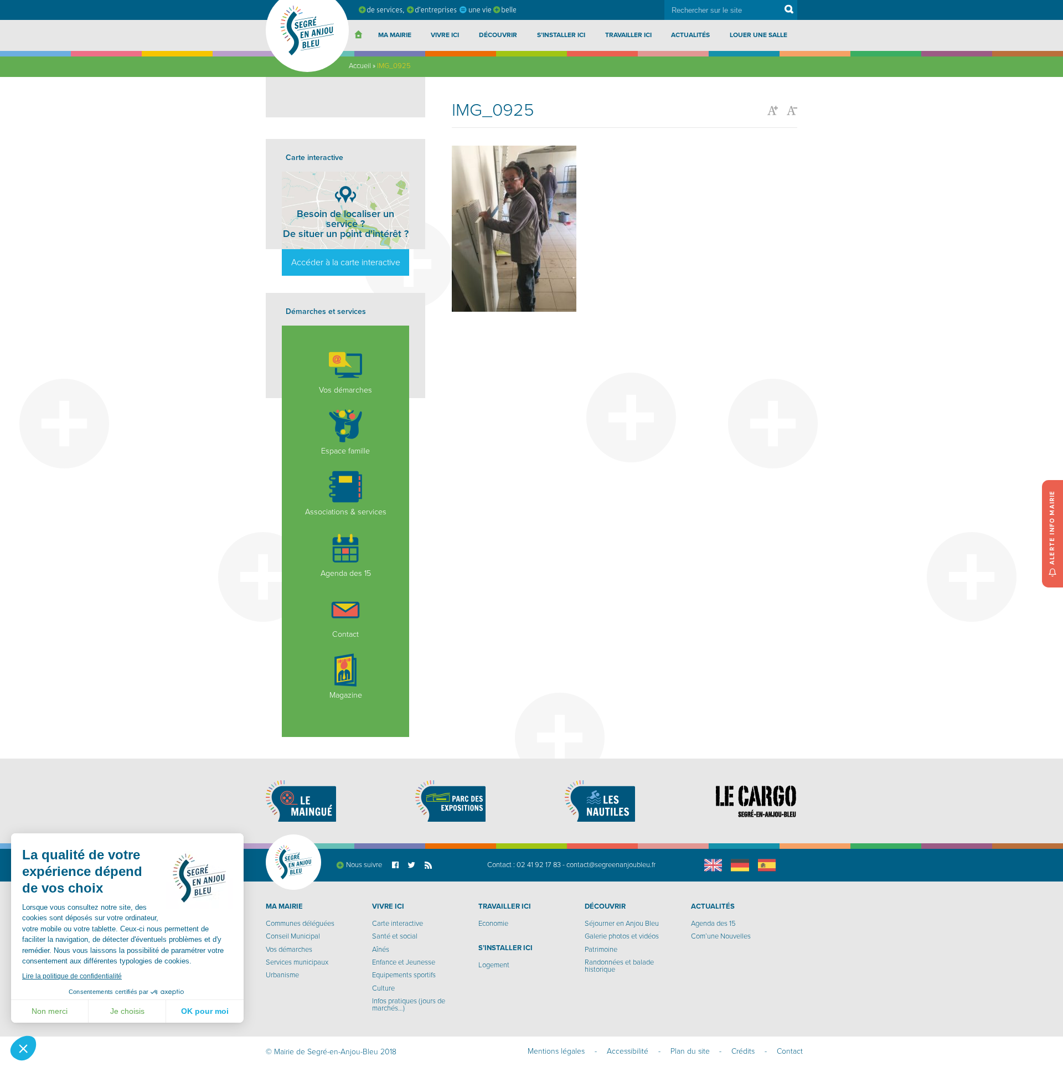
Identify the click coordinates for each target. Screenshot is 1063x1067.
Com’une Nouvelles (721, 936)
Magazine (345, 695)
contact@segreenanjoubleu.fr (611, 864)
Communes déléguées (300, 923)
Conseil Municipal (293, 936)
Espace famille (345, 451)
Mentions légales (556, 1051)
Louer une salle (758, 35)
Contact (345, 634)
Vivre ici (445, 35)
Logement (493, 965)
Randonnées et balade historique (619, 966)
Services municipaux (297, 962)
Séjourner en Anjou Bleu (622, 923)
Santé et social (394, 936)
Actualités (690, 35)
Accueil (360, 65)
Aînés (380, 949)
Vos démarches (345, 390)
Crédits (743, 1051)
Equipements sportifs (404, 975)
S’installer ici (561, 35)
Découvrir (498, 35)
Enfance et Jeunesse (403, 962)
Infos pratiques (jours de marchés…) (408, 1005)
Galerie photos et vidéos (622, 936)
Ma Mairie (394, 35)
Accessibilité (627, 1051)
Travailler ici (628, 35)
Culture (383, 988)
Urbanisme (282, 975)
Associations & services (345, 512)
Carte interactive (397, 923)
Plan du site (690, 1051)
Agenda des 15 (346, 573)
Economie (493, 923)
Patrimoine (601, 949)
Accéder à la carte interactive (345, 262)
